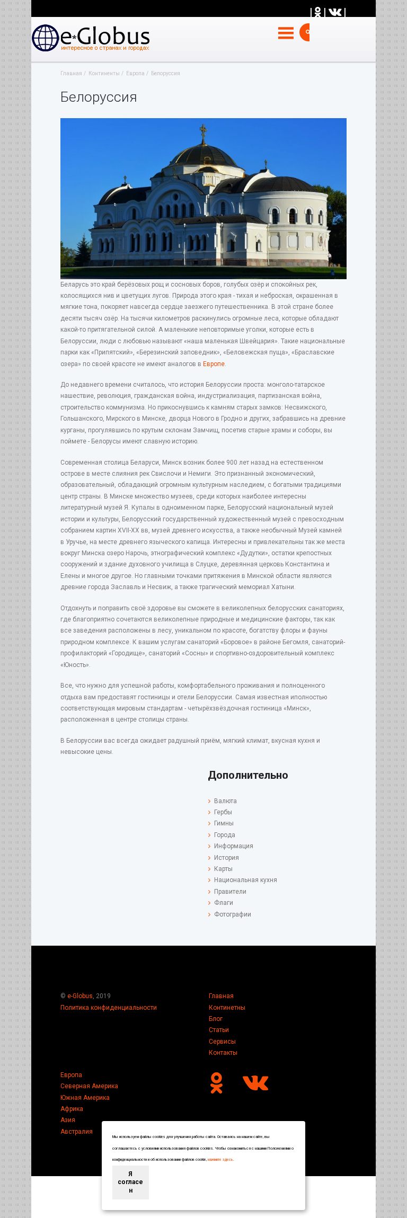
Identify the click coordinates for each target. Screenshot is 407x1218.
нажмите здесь (220, 1160)
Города (224, 835)
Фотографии (232, 914)
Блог (216, 1019)
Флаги (223, 902)
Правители (230, 891)
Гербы (223, 812)
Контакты (223, 1052)
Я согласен (130, 1182)
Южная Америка (85, 1097)
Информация (233, 846)
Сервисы (222, 1041)
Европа (71, 1075)
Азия (67, 1120)
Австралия (76, 1131)
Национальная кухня (245, 880)
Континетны (227, 1007)
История (226, 857)
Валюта (225, 801)
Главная (221, 996)
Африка (71, 1109)
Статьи (219, 1030)
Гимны (224, 823)
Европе (214, 364)
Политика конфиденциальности (108, 1007)
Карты (223, 869)
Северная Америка (89, 1086)
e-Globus (80, 996)
